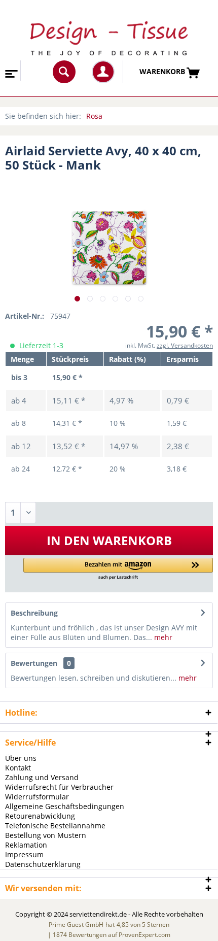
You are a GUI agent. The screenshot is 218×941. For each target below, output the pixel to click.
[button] (118, 569)
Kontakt (18, 767)
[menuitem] (10, 70)
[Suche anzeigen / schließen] (64, 71)
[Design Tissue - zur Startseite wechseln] (109, 38)
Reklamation (26, 845)
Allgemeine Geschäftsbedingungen (64, 806)
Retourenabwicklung (40, 816)
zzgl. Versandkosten (185, 345)
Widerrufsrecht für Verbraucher (59, 787)
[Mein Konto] (103, 71)
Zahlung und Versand (42, 777)
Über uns (21, 758)
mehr (162, 637)
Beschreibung (34, 613)
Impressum (24, 854)
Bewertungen (34, 663)
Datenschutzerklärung (43, 864)
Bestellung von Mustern (45, 835)
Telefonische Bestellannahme (55, 825)
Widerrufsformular (37, 796)
